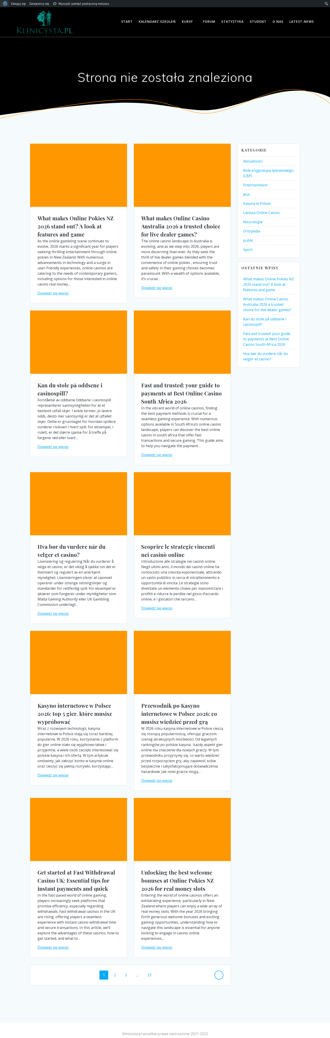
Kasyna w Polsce (257, 203)
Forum (209, 21)
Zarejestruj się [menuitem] (39, 3)
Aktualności (253, 161)
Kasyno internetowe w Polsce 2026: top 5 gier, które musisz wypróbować (74, 713)
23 (151, 975)
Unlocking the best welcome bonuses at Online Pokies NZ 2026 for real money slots (177, 880)
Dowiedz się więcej (52, 293)
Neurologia (252, 221)
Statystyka (232, 21)
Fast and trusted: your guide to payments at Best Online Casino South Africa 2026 (181, 393)
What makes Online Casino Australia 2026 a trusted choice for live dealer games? (180, 226)
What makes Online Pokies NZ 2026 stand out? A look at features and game (75, 226)
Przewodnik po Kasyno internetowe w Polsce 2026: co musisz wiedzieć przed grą (179, 713)
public (248, 240)
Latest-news (301, 21)
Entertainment (255, 185)
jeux (246, 194)
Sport (248, 249)
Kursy (187, 21)
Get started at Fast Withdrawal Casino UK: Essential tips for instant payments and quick (76, 880)
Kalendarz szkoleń (157, 21)
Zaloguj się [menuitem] (18, 3)
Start (127, 21)
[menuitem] (4, 3)
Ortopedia (251, 231)
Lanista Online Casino (261, 212)
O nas (278, 21)
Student (258, 21)
